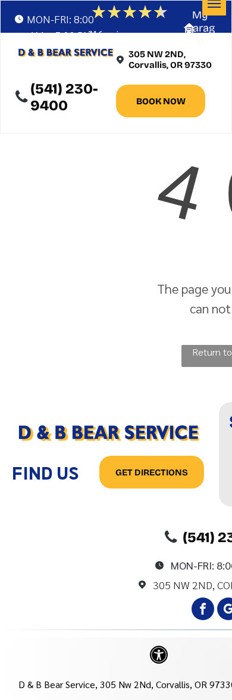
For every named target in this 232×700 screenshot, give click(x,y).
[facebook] (203, 610)
